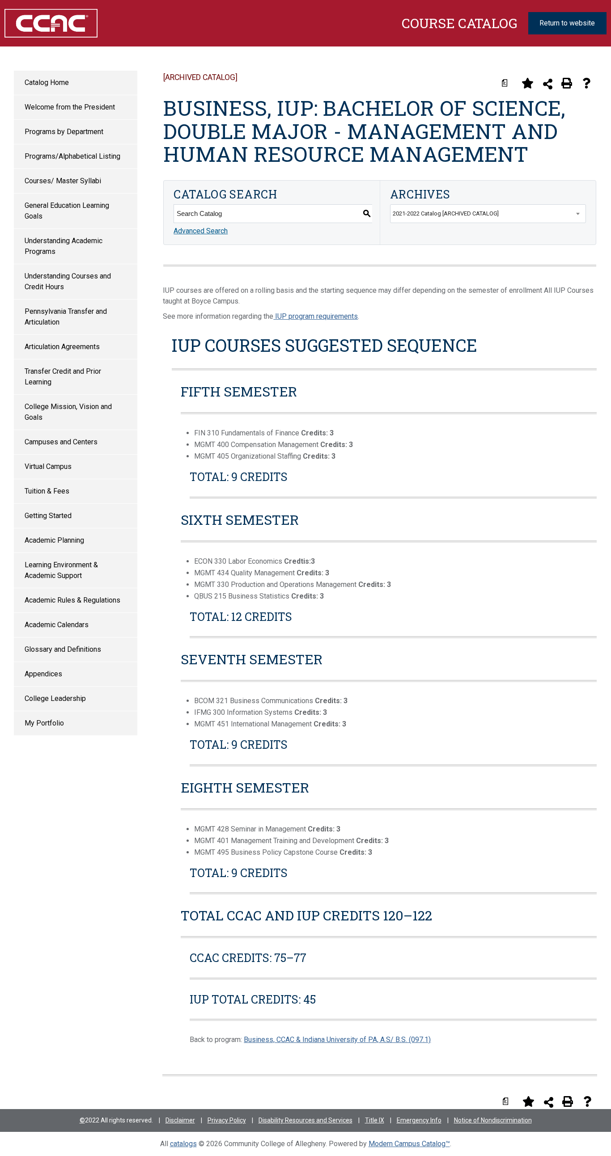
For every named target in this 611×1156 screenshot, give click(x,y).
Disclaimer (180, 1120)
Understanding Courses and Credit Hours (68, 281)
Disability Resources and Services (305, 1120)
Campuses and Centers (61, 442)
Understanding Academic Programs (63, 246)
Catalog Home (47, 82)
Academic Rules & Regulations (72, 600)
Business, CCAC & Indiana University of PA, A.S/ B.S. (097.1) (337, 1039)
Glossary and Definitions (63, 649)
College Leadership (55, 698)
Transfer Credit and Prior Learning (63, 376)
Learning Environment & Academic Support (61, 570)
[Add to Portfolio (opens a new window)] (527, 83)
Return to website (567, 23)
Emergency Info (419, 1120)
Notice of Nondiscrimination (493, 1120)
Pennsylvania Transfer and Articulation (66, 316)
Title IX (374, 1120)
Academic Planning (54, 540)
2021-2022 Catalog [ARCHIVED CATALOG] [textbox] (446, 213)
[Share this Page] (548, 84)
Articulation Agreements (62, 346)
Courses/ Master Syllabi (63, 181)
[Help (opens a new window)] (586, 83)
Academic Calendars (57, 624)
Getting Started (48, 515)
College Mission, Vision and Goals (68, 412)
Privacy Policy (227, 1120)
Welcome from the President (70, 107)
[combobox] (488, 213)
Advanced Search (201, 231)
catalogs (183, 1143)
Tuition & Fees (47, 491)
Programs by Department (64, 131)
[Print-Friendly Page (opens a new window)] (567, 83)
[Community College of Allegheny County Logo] (46, 23)
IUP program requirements (315, 316)
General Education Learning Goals (67, 210)
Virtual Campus (48, 466)
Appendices (43, 674)
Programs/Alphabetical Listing (72, 156)
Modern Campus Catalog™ (409, 1143)
